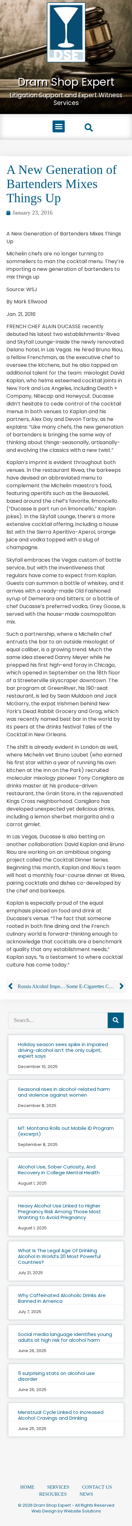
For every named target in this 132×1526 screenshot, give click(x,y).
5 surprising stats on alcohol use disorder (56, 1376)
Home (27, 1487)
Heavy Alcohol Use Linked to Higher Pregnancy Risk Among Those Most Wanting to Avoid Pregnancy (59, 1211)
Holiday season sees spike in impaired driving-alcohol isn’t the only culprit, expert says (63, 1050)
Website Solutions (82, 1511)
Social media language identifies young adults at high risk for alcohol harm (65, 1337)
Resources (53, 1494)
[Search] (116, 1020)
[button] (59, 126)
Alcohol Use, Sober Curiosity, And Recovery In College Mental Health (59, 1169)
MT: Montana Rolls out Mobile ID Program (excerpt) (66, 1131)
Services (58, 1487)
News (86, 1494)
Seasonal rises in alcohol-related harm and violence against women (64, 1092)
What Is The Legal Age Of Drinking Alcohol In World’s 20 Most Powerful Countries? (59, 1256)
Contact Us (97, 1487)
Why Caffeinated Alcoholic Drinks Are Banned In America (62, 1298)
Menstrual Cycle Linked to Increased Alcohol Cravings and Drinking (60, 1415)
